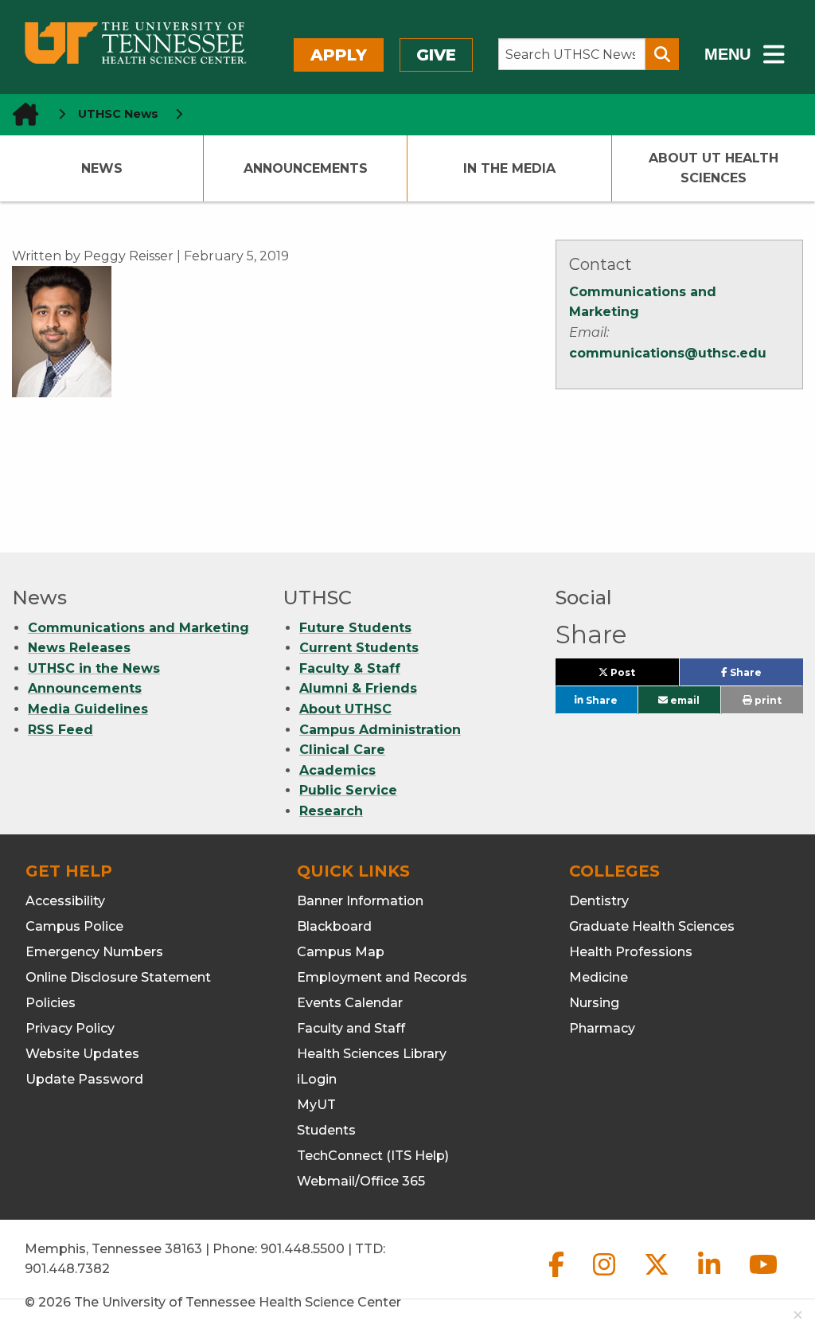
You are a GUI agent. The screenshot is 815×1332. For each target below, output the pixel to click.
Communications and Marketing (138, 627)
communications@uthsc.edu (667, 353)
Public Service (348, 790)
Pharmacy (602, 1028)
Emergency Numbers (94, 951)
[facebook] (558, 1277)
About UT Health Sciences (713, 168)
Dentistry (599, 900)
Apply (338, 54)
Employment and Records (382, 977)
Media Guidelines (88, 709)
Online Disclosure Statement (118, 977)
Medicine (598, 977)
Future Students (355, 627)
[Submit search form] (662, 54)
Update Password (84, 1079)
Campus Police (74, 926)
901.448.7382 (67, 1268)
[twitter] (658, 1277)
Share (765, 676)
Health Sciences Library (371, 1053)
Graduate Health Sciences (652, 926)
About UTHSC (345, 709)
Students (326, 1130)
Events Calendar (350, 1002)
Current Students (359, 647)
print (767, 700)
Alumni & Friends (358, 688)
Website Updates (82, 1053)
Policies (50, 1002)
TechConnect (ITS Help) (373, 1155)
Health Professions (630, 951)
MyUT (316, 1104)
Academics (337, 770)
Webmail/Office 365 (361, 1181)
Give (436, 54)
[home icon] (20, 114)
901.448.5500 (302, 1248)
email (684, 700)
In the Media (509, 168)
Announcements (306, 168)
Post (640, 676)
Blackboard (334, 926)
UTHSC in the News (94, 668)
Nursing (594, 1002)
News (102, 168)
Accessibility (65, 900)
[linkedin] (710, 1277)
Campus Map (340, 951)
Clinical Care (342, 749)
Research (331, 810)
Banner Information (360, 900)
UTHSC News (118, 114)
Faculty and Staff (351, 1028)
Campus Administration (380, 729)
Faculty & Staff (349, 668)
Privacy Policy (70, 1028)
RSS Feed (60, 729)
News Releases (79, 647)
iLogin (317, 1079)
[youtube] (763, 1277)
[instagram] (605, 1277)
